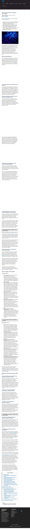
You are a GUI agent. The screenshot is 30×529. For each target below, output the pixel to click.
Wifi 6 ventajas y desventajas (7, 486)
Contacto (19, 526)
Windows (24, 3)
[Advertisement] (10, 71)
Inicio (3, 3)
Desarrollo (20, 3)
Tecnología (6, 3)
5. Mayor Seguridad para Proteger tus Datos (10, 483)
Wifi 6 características (6, 474)
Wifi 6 (13, 235)
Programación (13, 513)
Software (16, 3)
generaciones (4, 255)
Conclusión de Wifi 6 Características (8, 500)
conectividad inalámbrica (6, 455)
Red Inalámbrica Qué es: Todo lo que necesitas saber (9, 503)
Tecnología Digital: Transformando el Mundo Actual (9, 504)
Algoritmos (12, 514)
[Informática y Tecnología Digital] (3, 1)
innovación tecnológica (12, 432)
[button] (27, 8)
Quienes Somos (12, 526)
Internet (9, 18)
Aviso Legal (15, 526)
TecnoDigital (6, 16)
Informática (12, 515)
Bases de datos (12, 3)
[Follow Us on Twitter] (21, 511)
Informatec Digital (4, 18)
